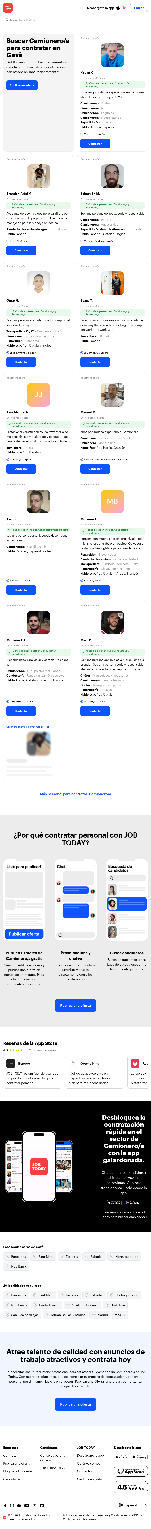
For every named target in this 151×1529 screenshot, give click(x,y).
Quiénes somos (88, 1463)
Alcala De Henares (85, 1305)
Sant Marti (46, 1256)
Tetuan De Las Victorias (68, 1315)
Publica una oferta (22, 85)
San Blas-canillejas (25, 1315)
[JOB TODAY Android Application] (133, 1202)
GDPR (136, 1515)
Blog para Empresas (18, 1471)
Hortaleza (118, 1305)
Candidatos (11, 1479)
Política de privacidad (77, 1515)
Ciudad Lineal (49, 1305)
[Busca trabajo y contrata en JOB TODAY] (8, 8)
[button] (112, 93)
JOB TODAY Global (53, 1468)
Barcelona (18, 1256)
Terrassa (72, 1256)
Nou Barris (19, 1266)
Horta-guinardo (126, 1256)
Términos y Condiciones (111, 1515)
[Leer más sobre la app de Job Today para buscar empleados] (124, 1214)
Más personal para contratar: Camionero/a (75, 794)
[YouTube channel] (26, 1505)
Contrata (10, 1455)
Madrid (103, 1315)
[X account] (35, 1505)
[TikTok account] (5, 1505)
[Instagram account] (12, 1505)
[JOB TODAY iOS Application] (114, 1202)
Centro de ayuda (89, 1479)
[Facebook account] (19, 1505)
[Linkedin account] (42, 1505)
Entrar (139, 8)
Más (118, 1315)
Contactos (85, 1471)
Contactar (95, 143)
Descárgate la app (90, 1455)
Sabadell (96, 1256)
